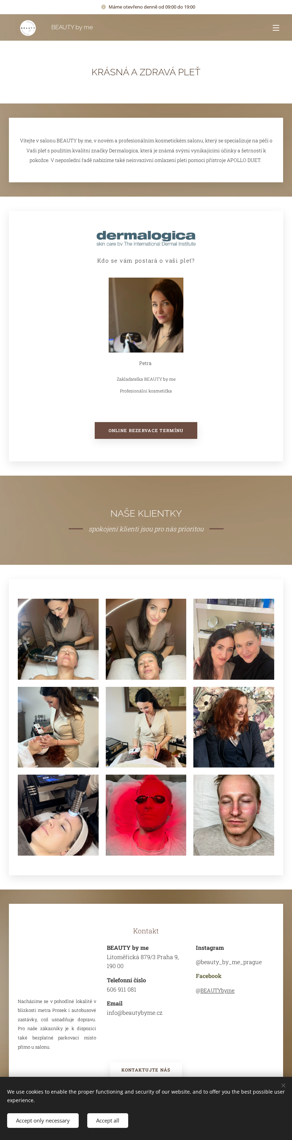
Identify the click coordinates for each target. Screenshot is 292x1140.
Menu (276, 27)
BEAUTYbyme (217, 990)
